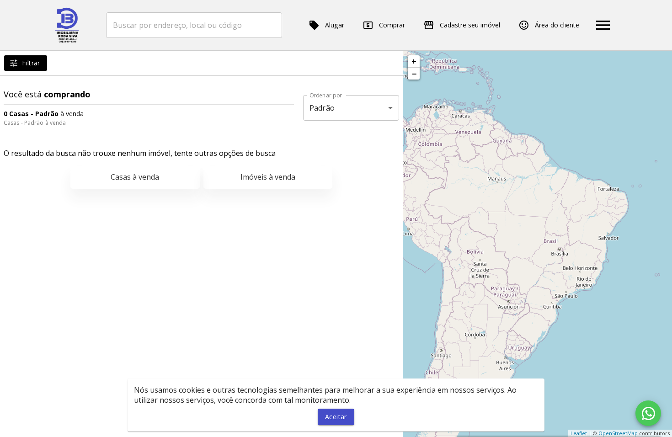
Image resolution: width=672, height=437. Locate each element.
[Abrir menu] (603, 25)
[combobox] (194, 25)
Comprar (392, 25)
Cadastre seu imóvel (470, 25)
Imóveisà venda (267, 177)
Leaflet (579, 433)
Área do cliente (557, 25)
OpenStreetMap (618, 433)
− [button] (414, 73)
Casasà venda (135, 177)
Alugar (334, 25)
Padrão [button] (322, 108)
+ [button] (413, 61)
